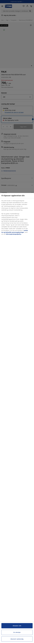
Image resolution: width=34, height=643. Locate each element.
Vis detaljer (17, 632)
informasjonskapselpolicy (13, 234)
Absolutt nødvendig (17, 639)
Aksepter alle (17, 626)
